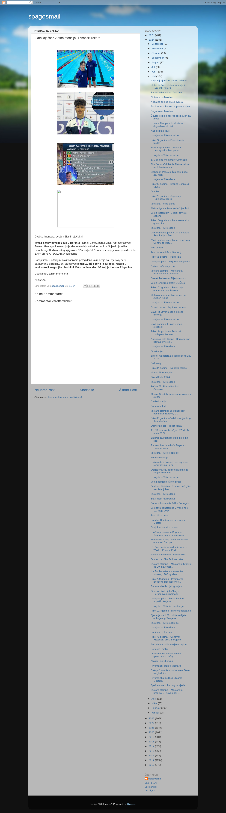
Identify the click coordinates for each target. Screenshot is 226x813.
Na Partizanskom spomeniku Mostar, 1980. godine (167, 573)
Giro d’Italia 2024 (160, 377)
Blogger (131, 804)
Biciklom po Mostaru (162, 97)
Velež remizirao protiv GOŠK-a (168, 283)
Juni (154, 71)
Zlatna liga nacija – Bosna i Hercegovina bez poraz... (166, 149)
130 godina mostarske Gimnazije (169, 159)
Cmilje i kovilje (158, 401)
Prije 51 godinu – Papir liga (166, 256)
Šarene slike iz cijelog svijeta (167, 586)
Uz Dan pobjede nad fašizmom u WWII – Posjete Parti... (169, 548)
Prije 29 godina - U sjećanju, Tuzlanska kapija (166, 197)
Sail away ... (157, 363)
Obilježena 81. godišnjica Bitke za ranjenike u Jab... (169, 471)
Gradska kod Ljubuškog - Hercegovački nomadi (165, 592)
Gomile (155, 191)
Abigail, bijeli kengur (162, 661)
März (154, 703)
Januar (155, 712)
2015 (152, 755)
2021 (152, 727)
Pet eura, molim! (160, 649)
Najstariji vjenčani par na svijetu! (169, 80)
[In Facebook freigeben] (95, 286)
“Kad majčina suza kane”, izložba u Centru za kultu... (170, 241)
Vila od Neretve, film (162, 372)
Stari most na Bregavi (163, 498)
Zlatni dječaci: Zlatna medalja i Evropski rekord (168, 86)
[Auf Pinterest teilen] (98, 286)
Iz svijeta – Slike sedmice (165, 135)
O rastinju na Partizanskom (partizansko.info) (166, 655)
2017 (152, 746)
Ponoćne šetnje (159, 457)
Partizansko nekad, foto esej (166, 92)
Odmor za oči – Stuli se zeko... (168, 559)
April (154, 698)
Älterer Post (128, 390)
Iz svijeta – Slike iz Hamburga (167, 606)
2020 (152, 732)
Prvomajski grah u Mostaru (166, 665)
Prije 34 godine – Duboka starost (169, 368)
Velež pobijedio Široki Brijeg (166, 481)
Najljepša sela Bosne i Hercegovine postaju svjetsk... (170, 340)
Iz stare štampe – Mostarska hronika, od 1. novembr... (167, 272)
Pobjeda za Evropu (161, 632)
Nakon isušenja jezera (163, 266)
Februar (156, 708)
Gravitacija (157, 351)
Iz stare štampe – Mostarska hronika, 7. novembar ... (167, 691)
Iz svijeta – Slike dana (163, 179)
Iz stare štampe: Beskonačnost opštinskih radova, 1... (168, 412)
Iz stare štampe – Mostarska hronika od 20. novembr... (171, 565)
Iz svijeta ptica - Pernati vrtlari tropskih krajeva (167, 600)
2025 (152, 35)
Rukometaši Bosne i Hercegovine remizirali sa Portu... (169, 463)
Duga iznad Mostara (162, 111)
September (158, 57)
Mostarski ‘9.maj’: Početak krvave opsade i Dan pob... (169, 541)
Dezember (157, 44)
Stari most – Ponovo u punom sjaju (170, 106)
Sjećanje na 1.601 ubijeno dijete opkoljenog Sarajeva (168, 616)
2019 (152, 737)
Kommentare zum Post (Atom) (65, 397)
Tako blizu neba (159, 515)
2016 (152, 751)
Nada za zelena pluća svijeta (167, 102)
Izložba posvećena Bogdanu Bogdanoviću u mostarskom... (169, 533)
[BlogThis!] (88, 286)
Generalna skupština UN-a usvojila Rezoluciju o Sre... (170, 234)
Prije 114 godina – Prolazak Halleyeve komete (166, 333)
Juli (153, 67)
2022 (152, 723)
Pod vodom (157, 247)
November (157, 48)
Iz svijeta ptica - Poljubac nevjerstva (171, 261)
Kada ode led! (158, 406)
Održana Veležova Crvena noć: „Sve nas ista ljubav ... (171, 488)
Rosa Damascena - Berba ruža (168, 554)
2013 (152, 765)
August (155, 62)
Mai (153, 76)
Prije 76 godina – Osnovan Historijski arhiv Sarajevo (166, 638)
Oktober (156, 53)
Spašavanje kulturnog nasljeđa (168, 685)
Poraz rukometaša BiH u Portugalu (170, 503)
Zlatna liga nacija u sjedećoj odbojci (170, 208)
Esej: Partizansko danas (164, 527)
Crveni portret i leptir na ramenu (168, 307)
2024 (152, 39)
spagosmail (44, 16)
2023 (152, 718)
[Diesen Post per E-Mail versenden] (85, 286)
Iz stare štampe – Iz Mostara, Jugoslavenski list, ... (167, 124)
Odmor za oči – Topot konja (166, 425)
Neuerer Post (44, 390)
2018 (152, 741)
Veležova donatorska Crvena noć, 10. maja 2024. (169, 509)
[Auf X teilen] (91, 286)
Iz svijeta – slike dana (163, 203)
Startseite (87, 390)
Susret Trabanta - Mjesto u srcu (168, 278)
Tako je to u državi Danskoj (166, 252)
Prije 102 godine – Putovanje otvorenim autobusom (167, 289)
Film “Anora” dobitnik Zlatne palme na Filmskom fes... (170, 165)
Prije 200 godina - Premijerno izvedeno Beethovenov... (167, 580)
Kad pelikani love (160, 131)
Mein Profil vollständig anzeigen (151, 786)
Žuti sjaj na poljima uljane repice (169, 644)
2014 (152, 760)
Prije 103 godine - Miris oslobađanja (171, 610)
